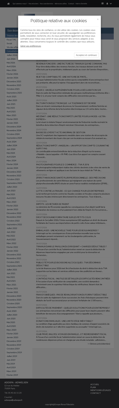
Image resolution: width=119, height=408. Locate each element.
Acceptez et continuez (86, 55)
